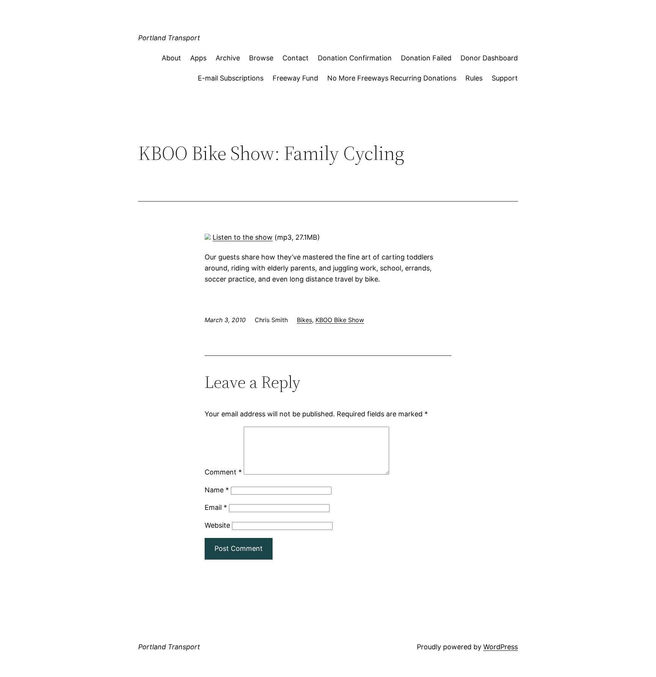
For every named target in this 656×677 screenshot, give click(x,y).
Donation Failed (426, 58)
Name (217, 490)
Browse (261, 58)
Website (217, 525)
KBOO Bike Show (339, 320)
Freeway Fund (295, 78)
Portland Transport (169, 38)
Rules (474, 78)
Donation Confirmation (355, 58)
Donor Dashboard (489, 58)
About (171, 58)
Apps (198, 58)
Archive (228, 58)
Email (216, 507)
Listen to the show (243, 237)
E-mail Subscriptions (230, 78)
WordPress (500, 647)
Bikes (304, 320)
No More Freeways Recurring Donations (391, 78)
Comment (223, 472)
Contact (295, 58)
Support (505, 78)
